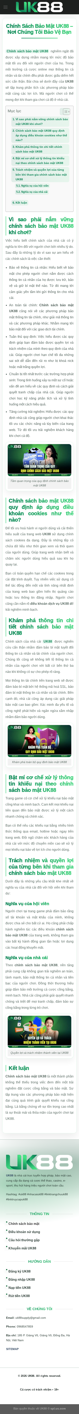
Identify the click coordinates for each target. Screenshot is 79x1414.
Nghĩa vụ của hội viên (35, 185)
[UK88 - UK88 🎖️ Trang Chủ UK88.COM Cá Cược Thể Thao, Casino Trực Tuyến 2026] (39, 7)
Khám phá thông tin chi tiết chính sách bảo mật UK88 (39, 149)
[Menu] (5, 7)
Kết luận (21, 202)
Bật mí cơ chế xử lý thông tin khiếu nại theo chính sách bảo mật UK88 (40, 161)
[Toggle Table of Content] (64, 111)
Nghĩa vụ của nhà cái (34, 191)
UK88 (48, 641)
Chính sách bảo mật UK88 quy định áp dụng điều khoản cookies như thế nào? (41, 135)
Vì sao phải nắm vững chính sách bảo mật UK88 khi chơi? (42, 122)
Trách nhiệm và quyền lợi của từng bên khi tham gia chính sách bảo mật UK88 (41, 174)
